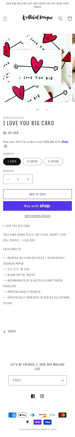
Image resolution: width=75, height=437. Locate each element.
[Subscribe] (61, 380)
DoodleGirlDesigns (32, 429)
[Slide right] (46, 109)
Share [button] (12, 331)
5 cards (53, 161)
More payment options (37, 216)
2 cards (32, 161)
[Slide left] (28, 109)
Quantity (8, 170)
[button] (5, 18)
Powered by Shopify (48, 429)
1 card (12, 161)
